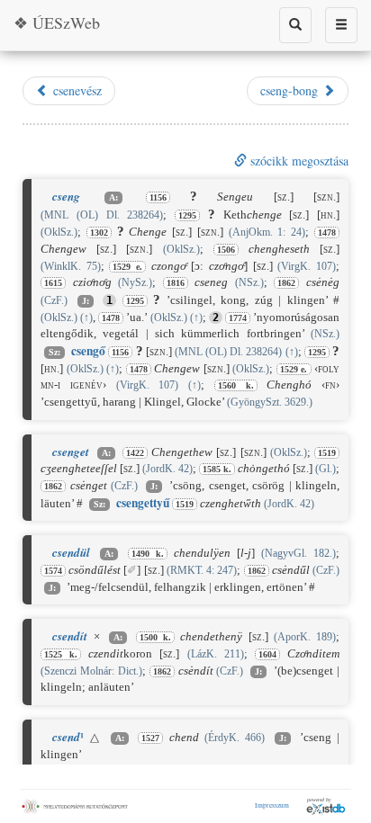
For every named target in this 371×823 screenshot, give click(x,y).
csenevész (75, 90)
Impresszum (272, 805)
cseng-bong (291, 90)
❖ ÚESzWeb (57, 22)
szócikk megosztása (297, 160)
